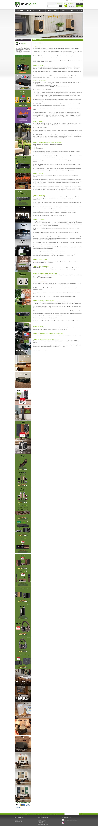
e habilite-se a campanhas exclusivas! (71, 820)
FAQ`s (39, 823)
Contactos (81, 0)
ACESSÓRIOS (64, 10)
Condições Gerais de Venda (42, 820)
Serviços (77, 0)
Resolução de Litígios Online (43, 824)
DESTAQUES (79, 10)
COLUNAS (49, 10)
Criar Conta (67, 0)
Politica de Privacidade (18, 820)
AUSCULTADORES (20, 10)
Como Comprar (40, 819)
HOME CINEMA (41, 10)
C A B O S (56, 10)
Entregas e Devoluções (42, 822)
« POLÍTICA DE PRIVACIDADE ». (46, 277)
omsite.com (20, 821)
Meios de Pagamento (41, 821)
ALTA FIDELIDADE (31, 10)
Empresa (72, 0)
